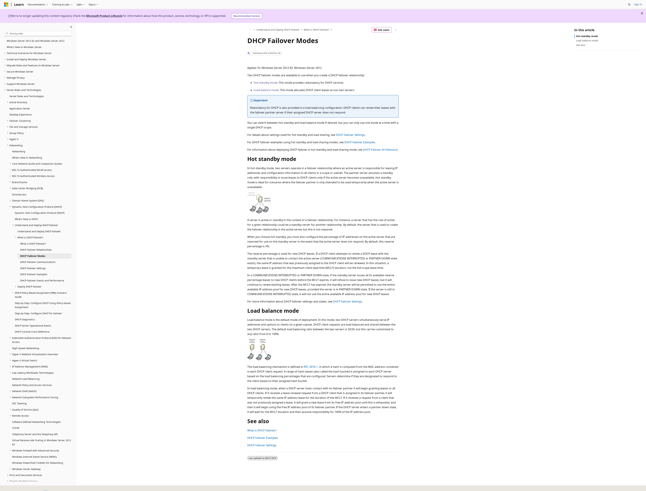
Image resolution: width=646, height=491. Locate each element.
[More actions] (396, 29)
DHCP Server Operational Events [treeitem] (33, 325)
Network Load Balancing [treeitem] (26, 378)
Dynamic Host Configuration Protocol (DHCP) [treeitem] (39, 212)
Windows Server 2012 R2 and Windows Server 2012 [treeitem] (35, 40)
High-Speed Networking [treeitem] (25, 348)
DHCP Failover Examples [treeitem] (33, 274)
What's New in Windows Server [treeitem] (24, 46)
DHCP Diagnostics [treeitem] (25, 319)
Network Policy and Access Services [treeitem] (32, 384)
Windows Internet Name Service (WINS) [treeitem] (34, 456)
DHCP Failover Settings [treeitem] (33, 268)
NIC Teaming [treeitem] (19, 403)
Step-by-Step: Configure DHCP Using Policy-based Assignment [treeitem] (43, 305)
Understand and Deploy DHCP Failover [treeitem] (39, 231)
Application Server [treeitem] (19, 108)
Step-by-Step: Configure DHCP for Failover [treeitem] (38, 313)
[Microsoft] (6, 4)
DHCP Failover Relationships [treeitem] (36, 249)
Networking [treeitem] (18, 151)
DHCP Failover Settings (350, 135)
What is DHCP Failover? (316, 29)
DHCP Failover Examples (359, 142)
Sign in (638, 4)
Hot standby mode (265, 82)
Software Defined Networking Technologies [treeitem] (36, 421)
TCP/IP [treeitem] (15, 428)
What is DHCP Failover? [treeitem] (33, 243)
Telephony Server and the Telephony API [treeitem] (35, 434)
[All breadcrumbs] (250, 29)
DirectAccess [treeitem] (19, 194)
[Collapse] (71, 27)
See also (580, 44)
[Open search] (629, 5)
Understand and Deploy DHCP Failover (278, 29)
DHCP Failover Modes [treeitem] (32, 255)
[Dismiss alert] (642, 13)
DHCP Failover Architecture (380, 149)
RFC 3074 (309, 367)
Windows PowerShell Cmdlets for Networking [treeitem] (37, 462)
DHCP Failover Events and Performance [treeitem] (42, 280)
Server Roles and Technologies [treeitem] (26, 96)
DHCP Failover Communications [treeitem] (38, 262)
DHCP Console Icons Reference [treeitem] (32, 331)
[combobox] (37, 33)
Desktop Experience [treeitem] (20, 114)
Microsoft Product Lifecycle (104, 16)
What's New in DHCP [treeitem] (26, 219)
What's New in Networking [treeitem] (27, 157)
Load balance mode (266, 90)
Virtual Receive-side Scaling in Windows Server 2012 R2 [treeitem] (41, 442)
